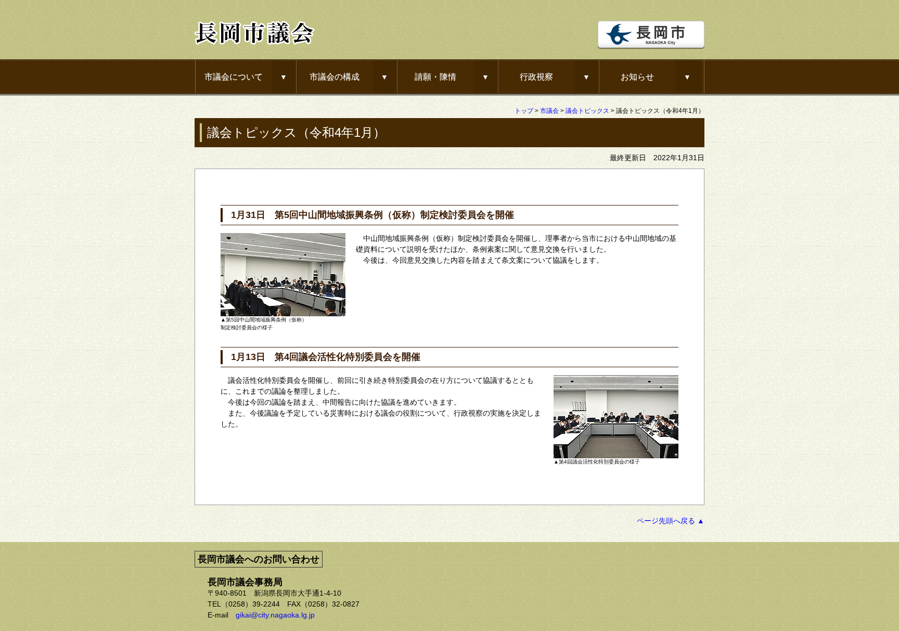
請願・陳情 (435, 76)
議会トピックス (587, 110)
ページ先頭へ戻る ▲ (670, 521)
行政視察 (536, 76)
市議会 (549, 110)
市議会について (233, 76)
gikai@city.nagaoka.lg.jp (275, 615)
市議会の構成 (334, 76)
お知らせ (637, 76)
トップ (524, 110)
